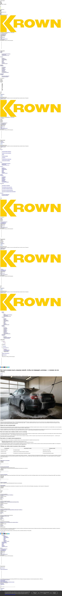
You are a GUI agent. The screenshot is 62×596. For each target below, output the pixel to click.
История (3, 68)
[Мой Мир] (3, 367)
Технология (3, 177)
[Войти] (0, 93)
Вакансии (3, 180)
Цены (1, 52)
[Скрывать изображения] (0, 11)
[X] (4, 367)
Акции (3, 60)
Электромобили (2, 485)
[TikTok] (2, 90)
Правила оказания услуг (3, 581)
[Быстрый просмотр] (1, 491)
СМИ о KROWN (4, 59)
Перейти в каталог (3, 98)
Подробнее (2, 512)
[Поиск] (1, 92)
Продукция (2, 73)
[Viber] (5, 367)
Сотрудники (4, 69)
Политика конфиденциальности (5, 579)
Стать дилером (4, 71)
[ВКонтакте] (2, 83)
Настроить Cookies (54, 593)
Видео (3, 171)
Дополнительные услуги (5, 55)
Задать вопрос (2, 339)
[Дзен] (2, 89)
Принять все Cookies (35, 593)
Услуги (1, 51)
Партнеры (3, 179)
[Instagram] (2, 86)
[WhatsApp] (6, 367)
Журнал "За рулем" (5, 63)
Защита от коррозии (3, 482)
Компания (1, 65)
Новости (1, 56)
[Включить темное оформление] (1, 147)
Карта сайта (2, 583)
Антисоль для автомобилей (4, 466)
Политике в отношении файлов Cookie (10, 594)
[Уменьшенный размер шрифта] (0, 1)
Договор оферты (2, 580)
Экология (3, 62)
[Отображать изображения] (0, 10)
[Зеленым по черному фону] (0, 8)
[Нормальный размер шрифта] (0, 2)
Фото (3, 61)
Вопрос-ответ (4, 168)
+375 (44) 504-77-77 (4, 33)
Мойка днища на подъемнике (4, 460)
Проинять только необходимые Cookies (44, 593)
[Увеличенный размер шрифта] (1, 3)
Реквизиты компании (5, 76)
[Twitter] (2, 85)
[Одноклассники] (2, 367)
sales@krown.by (2, 37)
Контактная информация (5, 194)
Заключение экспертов (5, 72)
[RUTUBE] (2, 84)
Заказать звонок (3, 125)
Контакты (1, 74)
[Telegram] (2, 87)
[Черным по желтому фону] (0, 7)
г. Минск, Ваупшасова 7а (4, 128)
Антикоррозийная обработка (6, 163)
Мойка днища (4, 54)
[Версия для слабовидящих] (1, 240)
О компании (4, 176)
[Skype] (7, 367)
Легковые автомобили (3, 474)
